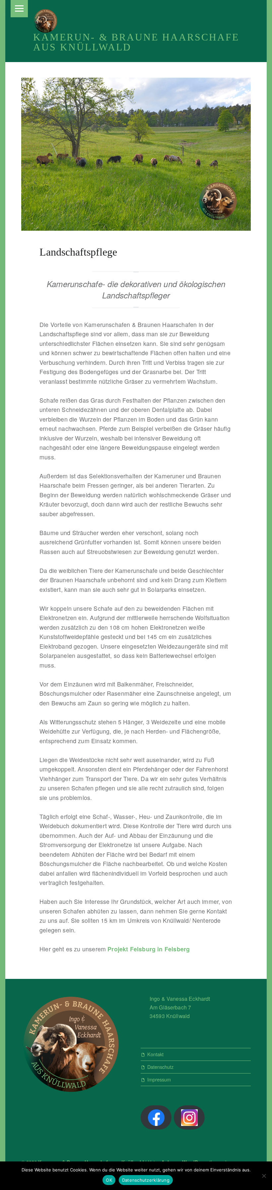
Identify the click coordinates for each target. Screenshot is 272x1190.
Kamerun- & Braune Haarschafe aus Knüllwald (136, 42)
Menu (19, 8)
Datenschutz (160, 1066)
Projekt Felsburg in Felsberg (148, 949)
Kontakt (155, 1054)
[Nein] (263, 1175)
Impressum (159, 1079)
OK (109, 1180)
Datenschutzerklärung (146, 1180)
